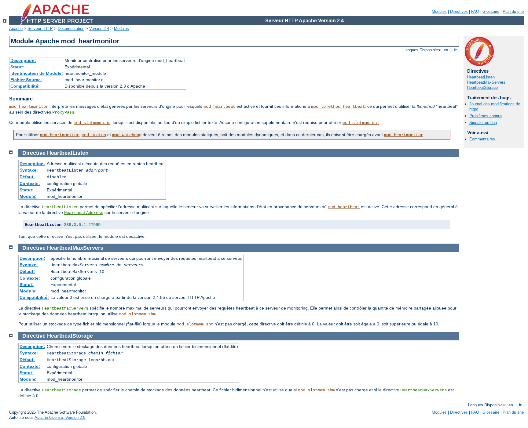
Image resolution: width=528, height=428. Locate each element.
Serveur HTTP (40, 28)
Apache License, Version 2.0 (60, 417)
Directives (459, 11)
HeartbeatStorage (482, 87)
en (445, 50)
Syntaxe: (29, 170)
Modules (439, 11)
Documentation (71, 28)
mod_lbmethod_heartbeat (338, 106)
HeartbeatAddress (83, 212)
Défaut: (27, 176)
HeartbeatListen (481, 77)
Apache (16, 28)
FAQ (475, 11)
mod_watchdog (126, 134)
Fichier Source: (26, 79)
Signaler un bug (483, 122)
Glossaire (490, 11)
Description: (23, 60)
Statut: (17, 66)
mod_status (94, 134)
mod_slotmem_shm (92, 122)
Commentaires (482, 139)
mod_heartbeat (219, 106)
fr (455, 50)
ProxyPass (63, 112)
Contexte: (30, 183)
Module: (28, 196)
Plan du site (513, 11)
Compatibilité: (25, 86)
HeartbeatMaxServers (486, 82)
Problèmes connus (485, 116)
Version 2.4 (99, 28)
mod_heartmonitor (28, 106)
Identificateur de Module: (36, 73)
